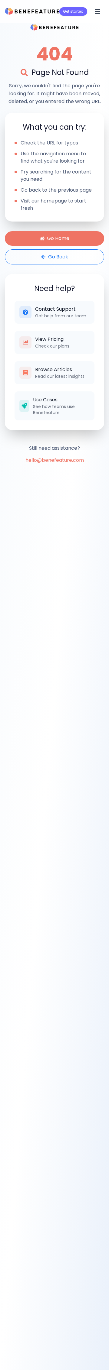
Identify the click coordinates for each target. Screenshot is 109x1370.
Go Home (58, 238)
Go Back (58, 256)
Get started (73, 11)
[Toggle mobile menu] (97, 11)
